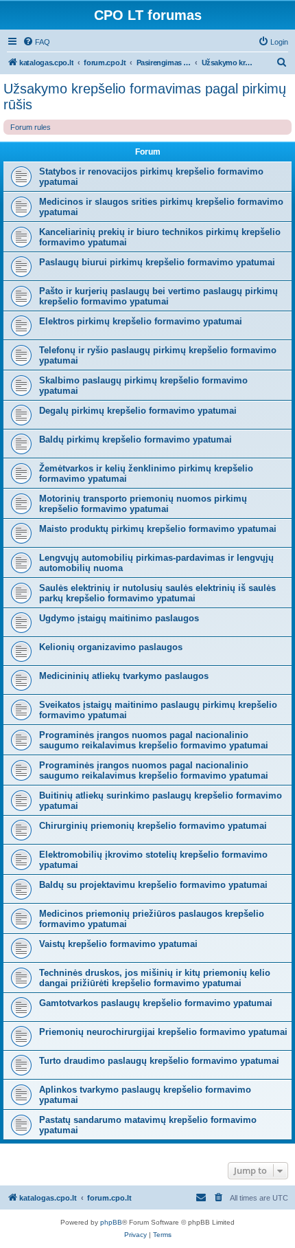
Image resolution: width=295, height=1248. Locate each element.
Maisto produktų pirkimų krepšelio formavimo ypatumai (157, 529)
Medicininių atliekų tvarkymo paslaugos (124, 676)
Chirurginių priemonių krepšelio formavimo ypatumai (153, 826)
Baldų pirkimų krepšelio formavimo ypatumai (135, 439)
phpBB (111, 1222)
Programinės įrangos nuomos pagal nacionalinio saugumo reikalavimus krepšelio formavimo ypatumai (153, 740)
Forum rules (30, 127)
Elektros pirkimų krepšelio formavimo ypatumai (140, 321)
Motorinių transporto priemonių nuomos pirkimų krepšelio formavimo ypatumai (143, 503)
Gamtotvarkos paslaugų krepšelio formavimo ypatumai (155, 1003)
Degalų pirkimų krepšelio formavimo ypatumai (138, 410)
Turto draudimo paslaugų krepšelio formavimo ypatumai (159, 1061)
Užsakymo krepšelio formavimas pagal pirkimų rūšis (144, 96)
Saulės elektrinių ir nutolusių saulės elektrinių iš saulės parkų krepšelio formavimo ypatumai (157, 593)
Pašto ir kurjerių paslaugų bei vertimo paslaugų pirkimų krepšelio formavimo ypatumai (158, 296)
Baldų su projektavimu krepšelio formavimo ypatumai (153, 885)
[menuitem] (36, 42)
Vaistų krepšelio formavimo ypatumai (118, 944)
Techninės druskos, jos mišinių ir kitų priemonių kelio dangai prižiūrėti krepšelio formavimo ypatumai (154, 978)
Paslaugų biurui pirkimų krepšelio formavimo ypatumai (157, 262)
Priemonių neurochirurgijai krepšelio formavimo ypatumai (163, 1032)
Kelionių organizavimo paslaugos (110, 647)
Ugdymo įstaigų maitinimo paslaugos (119, 618)
